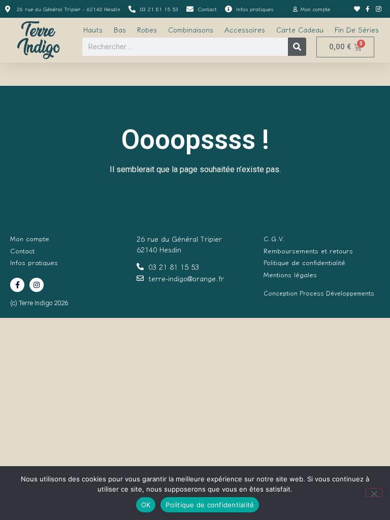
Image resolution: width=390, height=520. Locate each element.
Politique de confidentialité (210, 505)
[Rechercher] (297, 47)
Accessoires (244, 29)
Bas (120, 29)
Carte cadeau (299, 29)
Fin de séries (357, 29)
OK (146, 505)
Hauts (93, 29)
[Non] (373, 492)
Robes (147, 29)
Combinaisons (190, 29)
